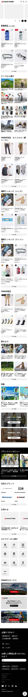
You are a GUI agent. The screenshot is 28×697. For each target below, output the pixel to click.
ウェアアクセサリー (5, 564)
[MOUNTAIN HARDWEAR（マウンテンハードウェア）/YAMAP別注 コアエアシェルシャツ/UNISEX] (7, 169)
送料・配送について (6, 636)
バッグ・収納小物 (14, 564)
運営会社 (3, 681)
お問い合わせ (15, 638)
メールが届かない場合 (6, 638)
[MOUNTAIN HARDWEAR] (21, 488)
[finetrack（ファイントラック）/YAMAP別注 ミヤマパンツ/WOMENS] (21, 148)
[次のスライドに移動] (25, 21)
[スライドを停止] (20, 21)
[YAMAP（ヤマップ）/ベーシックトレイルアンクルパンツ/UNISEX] (7, 300)
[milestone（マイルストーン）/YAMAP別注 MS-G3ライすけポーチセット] (7, 55)
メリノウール (22, 669)
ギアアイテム (23, 564)
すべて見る (14, 336)
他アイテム (5, 573)
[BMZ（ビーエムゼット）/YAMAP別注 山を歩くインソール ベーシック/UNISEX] (21, 300)
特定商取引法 (4, 675)
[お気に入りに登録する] (12, 30)
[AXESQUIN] (7, 488)
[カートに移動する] (23, 1)
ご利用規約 (4, 677)
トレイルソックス (6, 669)
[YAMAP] (21, 497)
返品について (14, 636)
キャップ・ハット (14, 669)
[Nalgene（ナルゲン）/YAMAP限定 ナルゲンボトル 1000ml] (7, 35)
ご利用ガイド (7, 643)
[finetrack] (7, 497)
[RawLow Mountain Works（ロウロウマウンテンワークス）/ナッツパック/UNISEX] (21, 55)
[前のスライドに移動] (22, 21)
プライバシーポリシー (6, 679)
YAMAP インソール (6, 666)
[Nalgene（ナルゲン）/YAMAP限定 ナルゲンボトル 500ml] (21, 35)
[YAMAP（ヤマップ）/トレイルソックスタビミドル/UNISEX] (7, 321)
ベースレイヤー (14, 666)
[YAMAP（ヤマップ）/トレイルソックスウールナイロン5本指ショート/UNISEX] (21, 321)
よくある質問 (7, 647)
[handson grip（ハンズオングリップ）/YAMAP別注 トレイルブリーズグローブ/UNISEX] (21, 169)
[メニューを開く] (26, 1)
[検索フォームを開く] (20, 1)
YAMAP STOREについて (6, 673)
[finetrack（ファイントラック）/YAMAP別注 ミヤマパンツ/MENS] (7, 148)
